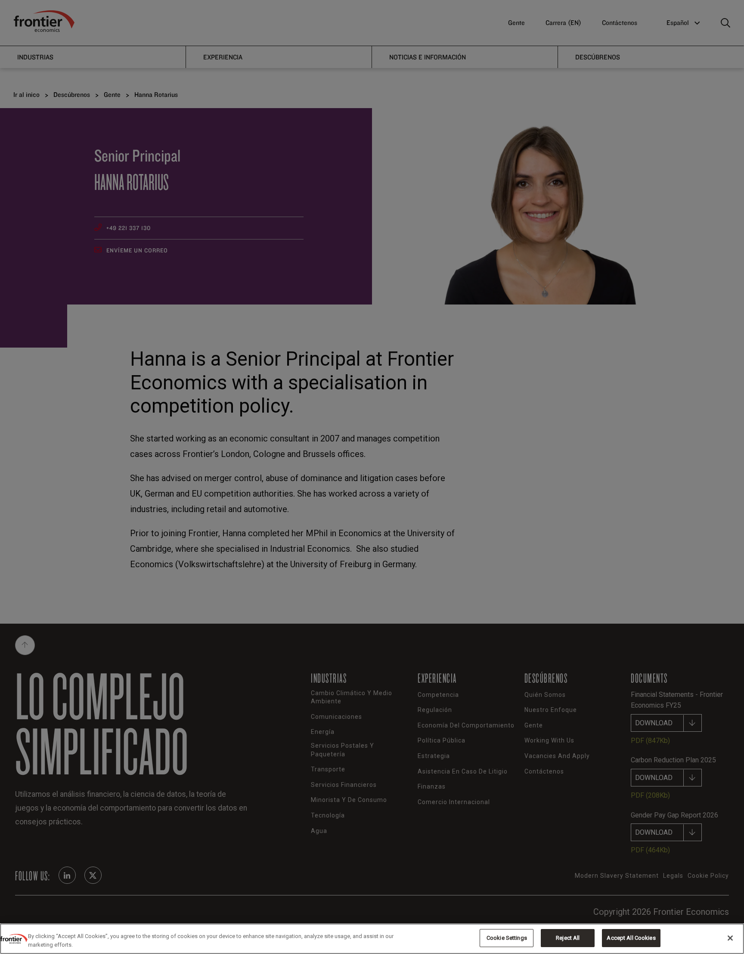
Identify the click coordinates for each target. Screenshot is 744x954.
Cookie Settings (507, 938)
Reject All (568, 938)
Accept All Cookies (631, 938)
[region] (372, 938)
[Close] (730, 938)
